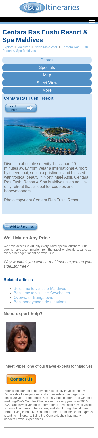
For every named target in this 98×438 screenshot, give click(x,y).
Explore (7, 47)
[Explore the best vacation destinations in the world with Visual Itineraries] (49, 13)
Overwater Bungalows (33, 297)
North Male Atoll (46, 47)
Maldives (23, 47)
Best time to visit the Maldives (40, 288)
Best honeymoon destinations (40, 302)
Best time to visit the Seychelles (42, 293)
